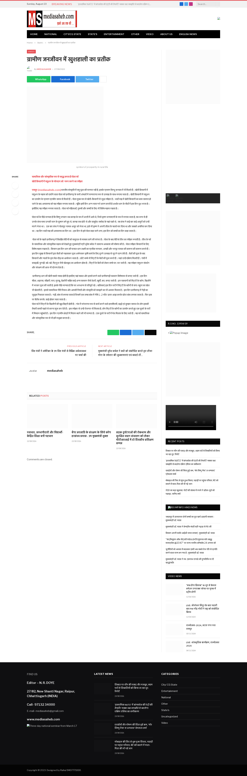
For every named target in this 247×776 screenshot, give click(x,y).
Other (135, 34)
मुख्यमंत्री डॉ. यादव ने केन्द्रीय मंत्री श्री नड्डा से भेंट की (188, 526)
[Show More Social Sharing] (103, 79)
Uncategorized (169, 716)
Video (150, 34)
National (50, 34)
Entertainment (114, 34)
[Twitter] (15, 202)
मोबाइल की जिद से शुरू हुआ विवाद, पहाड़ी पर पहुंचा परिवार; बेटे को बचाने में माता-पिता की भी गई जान (134, 745)
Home (34, 34)
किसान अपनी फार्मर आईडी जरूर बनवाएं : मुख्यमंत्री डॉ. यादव (190, 532)
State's (31, 52)
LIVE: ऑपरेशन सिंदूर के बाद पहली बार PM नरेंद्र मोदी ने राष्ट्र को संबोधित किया (202, 609)
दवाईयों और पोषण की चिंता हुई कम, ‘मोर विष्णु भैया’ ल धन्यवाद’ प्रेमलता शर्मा (133, 726)
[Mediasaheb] (52, 19)
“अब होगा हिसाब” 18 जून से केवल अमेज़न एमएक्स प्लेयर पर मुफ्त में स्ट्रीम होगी (201, 589)
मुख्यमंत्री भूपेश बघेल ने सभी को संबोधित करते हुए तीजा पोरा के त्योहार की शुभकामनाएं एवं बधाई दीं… (125, 353)
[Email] (15, 211)
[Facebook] (15, 194)
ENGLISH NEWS (188, 34)
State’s (92, 34)
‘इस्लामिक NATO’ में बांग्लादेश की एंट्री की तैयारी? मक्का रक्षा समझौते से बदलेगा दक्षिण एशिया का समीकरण (115, 4)
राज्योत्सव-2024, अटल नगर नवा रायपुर (201, 627)
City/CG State (72, 34)
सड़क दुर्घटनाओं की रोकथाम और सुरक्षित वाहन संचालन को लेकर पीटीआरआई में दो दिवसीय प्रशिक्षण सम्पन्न (135, 438)
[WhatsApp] (15, 185)
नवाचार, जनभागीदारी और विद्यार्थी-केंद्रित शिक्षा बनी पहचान (45, 434)
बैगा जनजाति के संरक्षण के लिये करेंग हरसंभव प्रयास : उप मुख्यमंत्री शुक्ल (91, 434)
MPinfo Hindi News (186, 507)
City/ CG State (169, 684)
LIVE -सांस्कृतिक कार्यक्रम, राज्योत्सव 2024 (202, 644)
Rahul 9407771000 (70, 770)
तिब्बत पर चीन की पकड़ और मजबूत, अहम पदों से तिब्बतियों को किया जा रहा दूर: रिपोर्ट (134, 688)
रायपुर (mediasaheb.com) (46, 189)
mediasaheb (44, 69)
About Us (166, 34)
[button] (171, 198)
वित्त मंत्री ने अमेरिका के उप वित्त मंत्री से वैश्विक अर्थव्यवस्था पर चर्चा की (58, 353)
